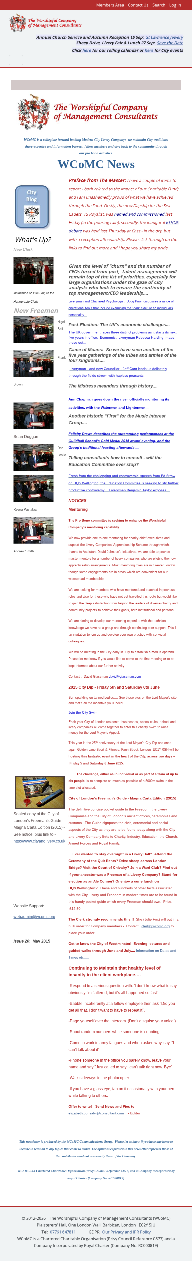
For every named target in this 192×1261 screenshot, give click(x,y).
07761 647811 (63, 1232)
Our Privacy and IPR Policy (126, 1232)
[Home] (47, 23)
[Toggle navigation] (16, 60)
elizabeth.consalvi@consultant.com (96, 1113)
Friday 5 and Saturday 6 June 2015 (96, 763)
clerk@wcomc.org (156, 926)
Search (158, 5)
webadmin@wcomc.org (34, 917)
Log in (175, 5)
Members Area (110, 5)
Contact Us (138, 5)
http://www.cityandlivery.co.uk (39, 841)
